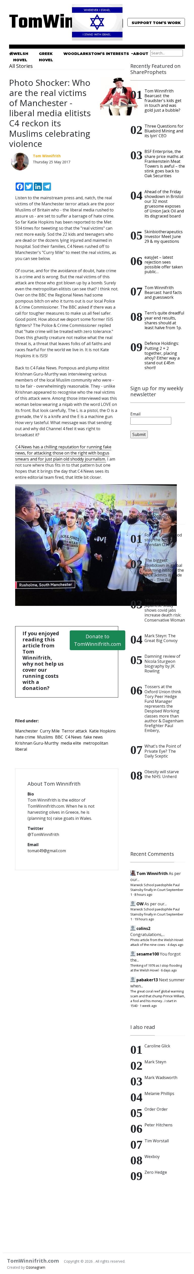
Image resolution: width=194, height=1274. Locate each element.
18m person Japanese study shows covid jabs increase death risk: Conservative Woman (164, 610)
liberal (21, 749)
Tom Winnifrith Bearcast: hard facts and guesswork (163, 292)
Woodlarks (77, 53)
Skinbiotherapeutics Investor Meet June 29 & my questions (163, 236)
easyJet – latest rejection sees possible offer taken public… (163, 264)
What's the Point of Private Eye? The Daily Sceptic (162, 751)
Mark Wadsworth (160, 1077)
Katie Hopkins (102, 731)
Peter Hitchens (158, 1125)
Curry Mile (50, 731)
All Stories (21, 66)
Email (135, 414)
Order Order (156, 1109)
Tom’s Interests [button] (110, 53)
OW (139, 904)
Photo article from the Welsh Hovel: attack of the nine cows (157, 942)
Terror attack (74, 731)
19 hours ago (144, 919)
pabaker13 (147, 980)
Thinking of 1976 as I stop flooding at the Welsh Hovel (156, 967)
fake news (93, 737)
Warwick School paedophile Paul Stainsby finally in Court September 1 (156, 890)
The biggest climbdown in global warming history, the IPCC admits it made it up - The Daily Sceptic (164, 572)
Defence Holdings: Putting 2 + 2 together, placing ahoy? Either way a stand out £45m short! (162, 355)
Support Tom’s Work (156, 23)
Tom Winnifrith (152, 873)
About (140, 53)
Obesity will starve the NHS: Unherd (161, 774)
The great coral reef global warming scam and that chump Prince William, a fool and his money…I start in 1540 (157, 998)
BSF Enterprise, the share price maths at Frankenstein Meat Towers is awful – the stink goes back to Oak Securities (164, 163)
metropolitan (95, 743)
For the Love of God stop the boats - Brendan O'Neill (163, 539)
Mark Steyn (155, 1062)
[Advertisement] (157, 475)
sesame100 (147, 954)
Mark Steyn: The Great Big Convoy (161, 638)
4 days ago (175, 944)
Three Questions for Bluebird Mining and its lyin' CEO (163, 130)
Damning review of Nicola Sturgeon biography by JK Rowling (162, 663)
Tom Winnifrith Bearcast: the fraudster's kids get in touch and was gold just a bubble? (162, 100)
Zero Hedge (155, 1172)
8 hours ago (143, 894)
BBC (59, 737)
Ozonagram (35, 1267)
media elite (71, 743)
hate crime (25, 737)
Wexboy (152, 1156)
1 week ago (148, 1005)
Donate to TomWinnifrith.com (97, 640)
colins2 (143, 928)
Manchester (26, 731)
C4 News (73, 737)
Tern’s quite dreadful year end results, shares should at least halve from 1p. (164, 320)
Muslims (45, 737)
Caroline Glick (157, 1046)
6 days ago (169, 970)
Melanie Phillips (159, 1093)
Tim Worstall (156, 1141)
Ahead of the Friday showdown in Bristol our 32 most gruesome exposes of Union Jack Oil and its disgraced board (164, 204)
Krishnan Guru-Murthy (37, 743)
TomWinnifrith (36, 22)
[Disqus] (66, 939)
